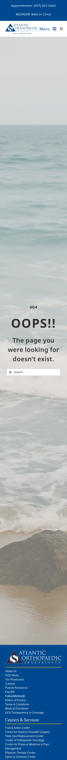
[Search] (61, 29)
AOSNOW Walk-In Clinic (33, 14)
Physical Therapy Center (20, 752)
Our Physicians (14, 679)
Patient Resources (16, 687)
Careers (10, 683)
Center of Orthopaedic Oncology (24, 740)
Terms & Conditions (17, 704)
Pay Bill (10, 691)
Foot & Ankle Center (17, 727)
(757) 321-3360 (45, 5)
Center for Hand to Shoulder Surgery (27, 731)
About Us (10, 671)
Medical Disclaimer (17, 708)
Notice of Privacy (15, 700)
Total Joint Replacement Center (24, 736)
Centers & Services (22, 720)
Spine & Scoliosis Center (20, 756)
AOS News (12, 675)
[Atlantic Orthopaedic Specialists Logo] (21, 25)
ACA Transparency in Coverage (24, 712)
